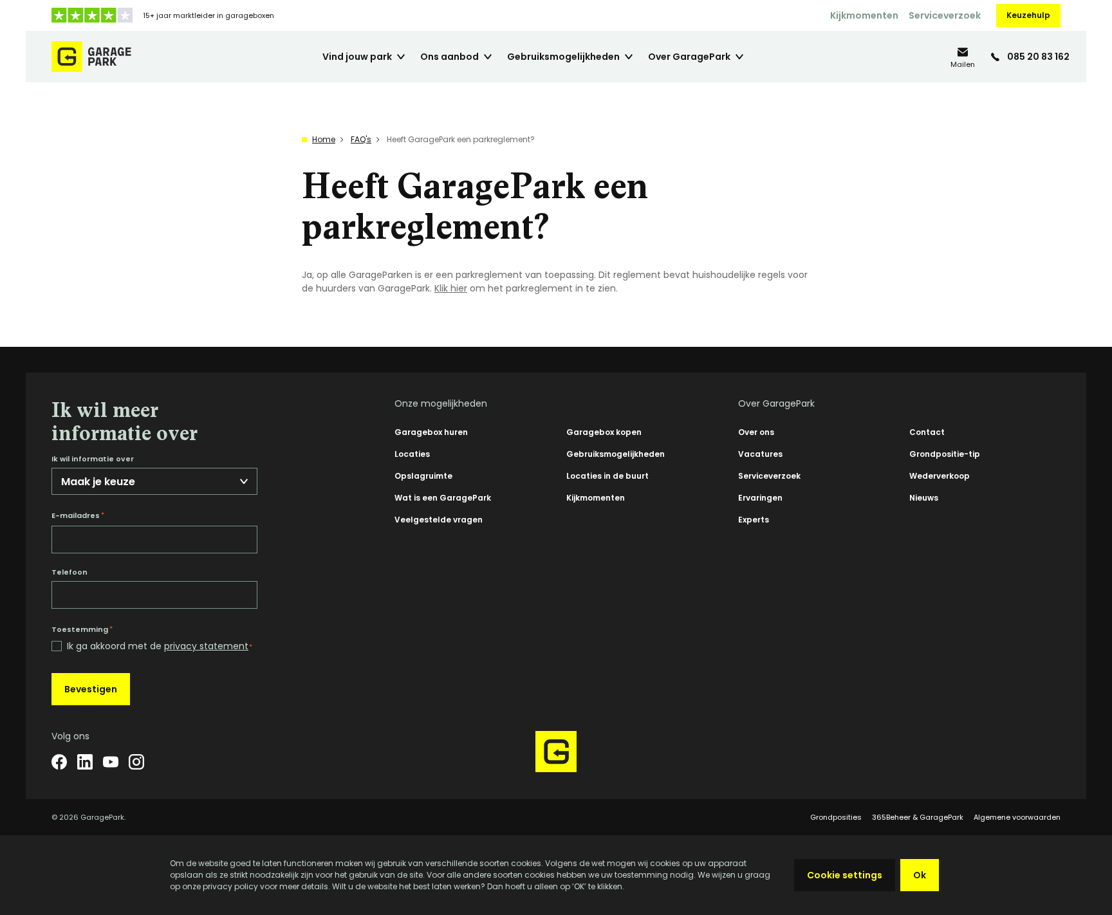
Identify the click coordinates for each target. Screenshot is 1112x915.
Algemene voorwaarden (1017, 817)
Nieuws (923, 497)
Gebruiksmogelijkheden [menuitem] (563, 56)
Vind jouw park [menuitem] (357, 56)
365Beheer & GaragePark (917, 817)
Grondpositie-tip (944, 453)
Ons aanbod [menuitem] (449, 56)
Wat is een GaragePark (442, 497)
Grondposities (836, 817)
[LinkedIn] (85, 762)
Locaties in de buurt (607, 475)
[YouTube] (110, 762)
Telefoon (69, 572)
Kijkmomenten (864, 15)
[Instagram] (136, 762)
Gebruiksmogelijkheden (615, 453)
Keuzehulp (1028, 15)
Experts (753, 519)
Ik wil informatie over (92, 459)
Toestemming (82, 629)
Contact (927, 432)
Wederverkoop (939, 475)
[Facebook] (59, 762)
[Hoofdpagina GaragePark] (91, 56)
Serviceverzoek (945, 15)
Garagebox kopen (604, 432)
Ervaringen (760, 497)
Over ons (756, 432)
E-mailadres (77, 515)
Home (323, 139)
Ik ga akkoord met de (159, 646)
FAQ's (361, 139)
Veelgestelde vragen (438, 519)
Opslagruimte (423, 475)
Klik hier (450, 288)
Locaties (412, 453)
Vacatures (760, 453)
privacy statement (206, 646)
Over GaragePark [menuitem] (689, 56)
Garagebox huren (431, 432)
